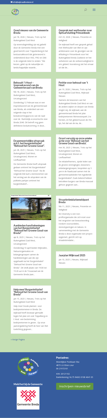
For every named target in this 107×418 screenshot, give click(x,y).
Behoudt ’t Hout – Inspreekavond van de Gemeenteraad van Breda (28, 85)
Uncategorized (20, 98)
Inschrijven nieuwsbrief (74, 386)
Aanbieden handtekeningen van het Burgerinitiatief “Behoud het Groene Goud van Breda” (31, 229)
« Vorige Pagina (18, 339)
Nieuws (30, 37)
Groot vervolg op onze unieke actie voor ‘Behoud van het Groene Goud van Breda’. (75, 141)
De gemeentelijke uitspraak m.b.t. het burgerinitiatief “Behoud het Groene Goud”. (29, 143)
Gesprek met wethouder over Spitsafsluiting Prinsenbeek (75, 31)
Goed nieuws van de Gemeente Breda (31, 31)
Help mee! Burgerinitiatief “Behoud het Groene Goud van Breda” (31, 292)
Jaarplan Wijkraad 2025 (72, 255)
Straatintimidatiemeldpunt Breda (74, 201)
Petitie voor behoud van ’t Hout (73, 84)
